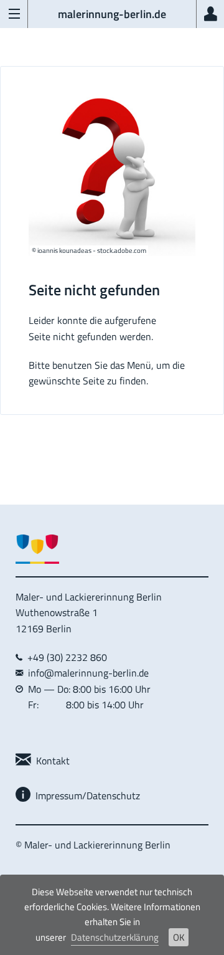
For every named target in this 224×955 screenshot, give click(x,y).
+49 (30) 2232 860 (64, 657)
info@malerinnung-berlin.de (88, 672)
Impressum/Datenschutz (85, 795)
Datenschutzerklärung (115, 937)
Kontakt (50, 760)
